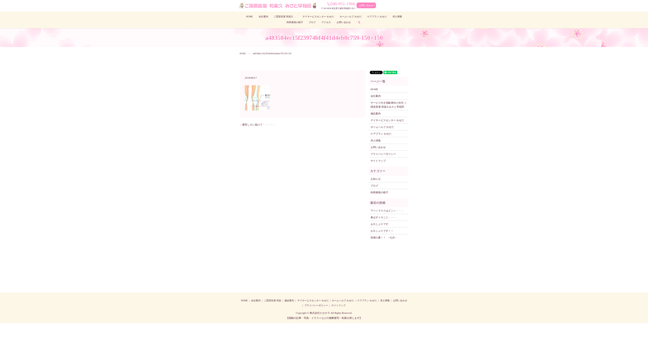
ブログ (312, 22)
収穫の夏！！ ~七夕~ (385, 237)
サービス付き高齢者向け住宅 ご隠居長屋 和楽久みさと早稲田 (389, 104)
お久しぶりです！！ (382, 231)
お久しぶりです (379, 224)
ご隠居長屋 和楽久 (283, 16)
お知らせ (376, 179)
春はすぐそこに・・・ (383, 217)
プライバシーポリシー (383, 154)
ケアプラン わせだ (377, 16)
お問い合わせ (366, 5)
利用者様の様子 (295, 22)
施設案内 (376, 113)
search (358, 22)
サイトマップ (378, 160)
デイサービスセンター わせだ (318, 16)
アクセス (326, 22)
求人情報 (397, 16)
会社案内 (263, 16)
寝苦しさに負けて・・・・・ (258, 124)
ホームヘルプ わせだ (351, 16)
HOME (249, 16)
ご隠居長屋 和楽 (272, 300)
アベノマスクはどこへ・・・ (387, 210)
